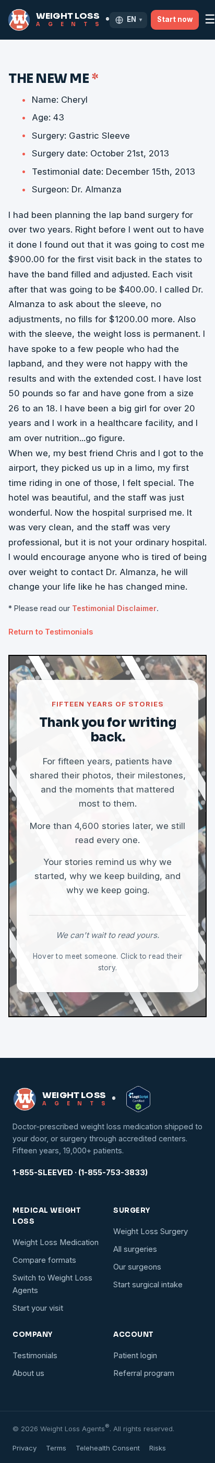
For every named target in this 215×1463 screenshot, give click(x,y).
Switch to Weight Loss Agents (52, 1284)
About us (28, 1373)
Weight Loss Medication (56, 1242)
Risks (157, 1448)
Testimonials (35, 1355)
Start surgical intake (148, 1284)
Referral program (143, 1373)
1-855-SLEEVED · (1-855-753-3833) (80, 1172)
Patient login (135, 1355)
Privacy (25, 1448)
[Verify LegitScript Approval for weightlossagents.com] (138, 1099)
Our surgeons (137, 1267)
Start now (175, 19)
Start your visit (38, 1308)
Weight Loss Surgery (150, 1231)
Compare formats (44, 1260)
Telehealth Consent (108, 1448)
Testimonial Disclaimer (114, 608)
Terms (56, 1448)
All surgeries (135, 1249)
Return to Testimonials (50, 631)
